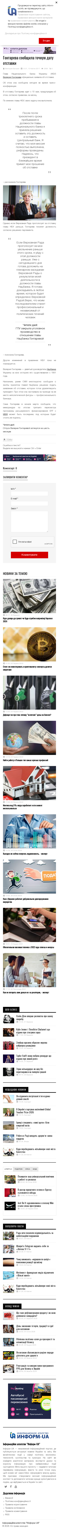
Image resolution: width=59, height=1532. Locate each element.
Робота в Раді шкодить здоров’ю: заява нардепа (34, 1137)
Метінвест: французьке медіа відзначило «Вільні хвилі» (35, 1274)
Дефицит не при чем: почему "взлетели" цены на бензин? (27, 714)
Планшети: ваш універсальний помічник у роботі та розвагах (36, 1178)
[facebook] (11, 1487)
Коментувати (29, 555)
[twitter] (6, 1487)
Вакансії (9, 1498)
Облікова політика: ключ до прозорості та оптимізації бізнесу (35, 1341)
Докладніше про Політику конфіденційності (26, 34)
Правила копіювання (15, 1508)
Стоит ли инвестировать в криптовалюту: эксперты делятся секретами (27, 668)
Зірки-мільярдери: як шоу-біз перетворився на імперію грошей (31, 1070)
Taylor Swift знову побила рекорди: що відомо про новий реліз (33, 1057)
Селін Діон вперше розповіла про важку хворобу (34, 1018)
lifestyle (8, 1169)
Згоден (46, 41)
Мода (35, 1169)
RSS (7, 1515)
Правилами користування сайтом (34, 15)
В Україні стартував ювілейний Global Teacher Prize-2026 (33, 1111)
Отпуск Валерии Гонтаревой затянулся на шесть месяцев (26, 430)
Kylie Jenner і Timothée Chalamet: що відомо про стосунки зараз (33, 1031)
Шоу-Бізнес (11, 1010)
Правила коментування (16, 1511)
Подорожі (18, 1169)
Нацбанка (51, 369)
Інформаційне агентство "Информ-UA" (20, 1523)
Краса (27, 1169)
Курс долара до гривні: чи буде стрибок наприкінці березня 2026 (27, 620)
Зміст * (14, 509)
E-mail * (14, 499)
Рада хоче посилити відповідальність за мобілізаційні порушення (34, 1234)
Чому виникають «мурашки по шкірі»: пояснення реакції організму (33, 1261)
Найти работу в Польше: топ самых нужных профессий (25, 760)
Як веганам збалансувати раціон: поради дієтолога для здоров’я (34, 1354)
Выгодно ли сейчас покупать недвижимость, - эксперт (25, 853)
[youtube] (15, 1487)
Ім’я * (13, 489)
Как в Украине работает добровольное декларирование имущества (26, 900)
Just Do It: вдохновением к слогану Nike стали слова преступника (36, 1205)
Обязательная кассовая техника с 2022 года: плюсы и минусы (28, 947)
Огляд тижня (12, 1306)
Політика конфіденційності (18, 1501)
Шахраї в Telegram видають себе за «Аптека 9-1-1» (32, 1248)
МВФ (5, 414)
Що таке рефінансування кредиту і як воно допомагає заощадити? (36, 1314)
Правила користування (16, 1505)
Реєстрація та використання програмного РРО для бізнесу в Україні (35, 1367)
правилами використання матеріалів (35, 18)
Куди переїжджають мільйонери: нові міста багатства (35, 1151)
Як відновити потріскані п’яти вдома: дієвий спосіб (33, 1098)
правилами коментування (22, 21)
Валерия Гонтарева (12, 77)
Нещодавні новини (15, 1090)
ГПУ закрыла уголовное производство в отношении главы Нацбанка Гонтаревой (30, 333)
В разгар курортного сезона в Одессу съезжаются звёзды (35, 1191)
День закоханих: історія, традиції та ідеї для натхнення (34, 1328)
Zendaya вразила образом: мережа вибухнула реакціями (31, 1044)
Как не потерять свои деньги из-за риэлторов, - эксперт (26, 992)
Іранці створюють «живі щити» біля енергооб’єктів (32, 1124)
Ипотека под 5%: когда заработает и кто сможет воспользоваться (22, 807)
